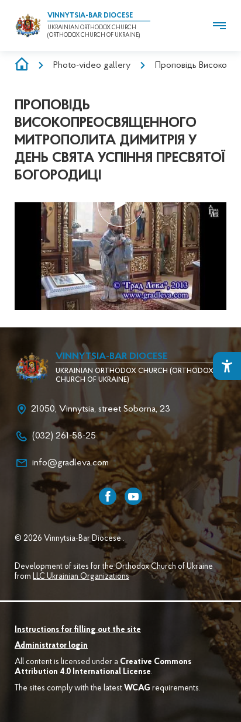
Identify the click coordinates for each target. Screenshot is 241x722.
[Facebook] (107, 496)
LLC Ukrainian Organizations (81, 577)
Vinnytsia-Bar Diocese (90, 15)
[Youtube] (133, 496)
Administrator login (51, 646)
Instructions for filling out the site (78, 630)
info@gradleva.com (70, 463)
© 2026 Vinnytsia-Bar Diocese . (70, 539)
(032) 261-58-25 (64, 436)
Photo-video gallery (91, 65)
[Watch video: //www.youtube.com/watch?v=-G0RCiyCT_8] (120, 203)
